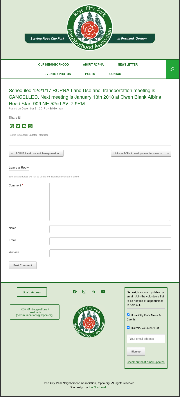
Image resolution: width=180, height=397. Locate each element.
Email (12, 240)
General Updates (28, 134)
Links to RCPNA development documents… (141, 153)
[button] (172, 69)
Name (12, 228)
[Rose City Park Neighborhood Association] (90, 27)
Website (14, 252)
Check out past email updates (146, 362)
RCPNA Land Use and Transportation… (36, 153)
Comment (16, 185)
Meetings (44, 134)
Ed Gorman (56, 108)
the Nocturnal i (98, 387)
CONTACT (116, 74)
